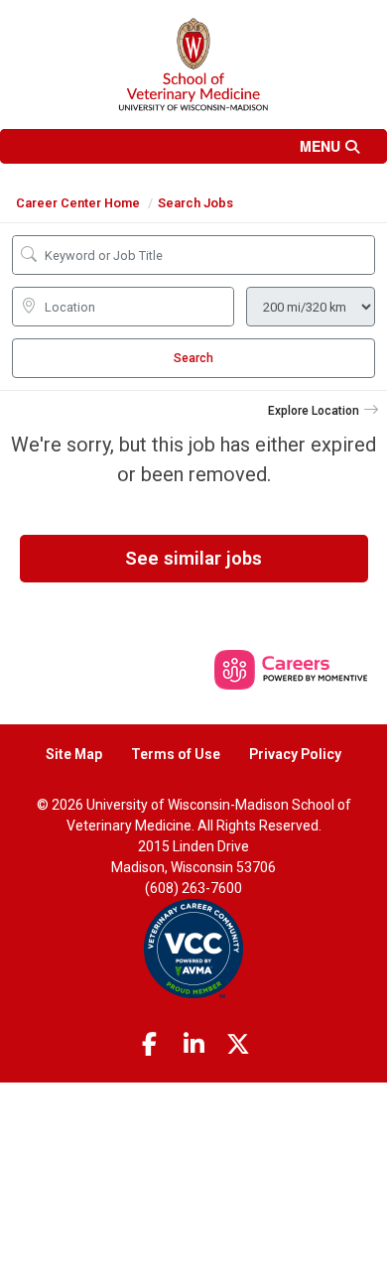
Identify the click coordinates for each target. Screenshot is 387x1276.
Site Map (74, 754)
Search (193, 358)
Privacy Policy (295, 754)
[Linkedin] (193, 1045)
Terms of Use (175, 754)
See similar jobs (193, 558)
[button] (193, 146)
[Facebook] (150, 1045)
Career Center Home (78, 202)
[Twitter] (238, 1045)
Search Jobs (195, 202)
